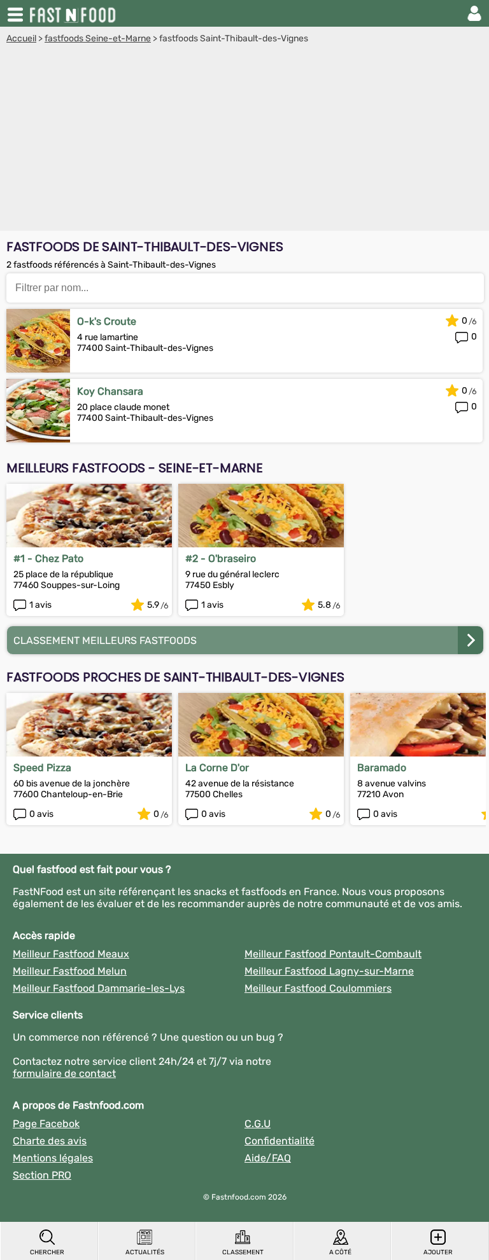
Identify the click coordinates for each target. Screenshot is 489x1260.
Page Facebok (46, 1124)
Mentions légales (53, 1158)
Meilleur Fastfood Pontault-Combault (333, 954)
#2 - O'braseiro (220, 558)
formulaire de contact (64, 1073)
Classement (243, 1252)
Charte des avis (50, 1141)
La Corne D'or (217, 768)
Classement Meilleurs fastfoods (105, 640)
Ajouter (438, 1252)
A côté (340, 1252)
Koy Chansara (110, 391)
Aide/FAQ (267, 1158)
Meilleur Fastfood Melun (70, 971)
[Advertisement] (244, 139)
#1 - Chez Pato (48, 558)
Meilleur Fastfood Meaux (71, 954)
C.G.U (257, 1124)
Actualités (144, 1252)
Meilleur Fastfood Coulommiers (318, 988)
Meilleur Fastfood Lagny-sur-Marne (329, 971)
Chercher (47, 1252)
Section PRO (42, 1175)
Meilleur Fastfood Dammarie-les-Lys (99, 988)
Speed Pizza (42, 768)
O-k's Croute (106, 321)
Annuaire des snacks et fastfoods (73, 13)
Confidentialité (279, 1141)
